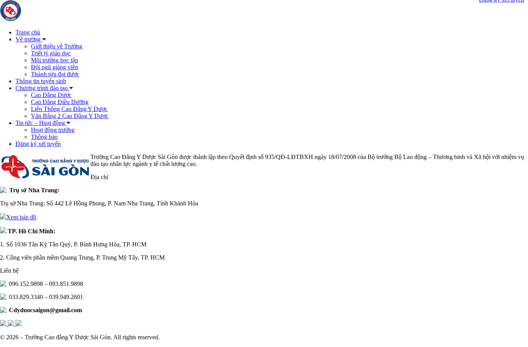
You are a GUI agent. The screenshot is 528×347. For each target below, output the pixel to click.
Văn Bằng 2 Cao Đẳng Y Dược (69, 116)
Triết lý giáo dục (51, 53)
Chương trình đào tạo (42, 88)
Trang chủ (27, 32)
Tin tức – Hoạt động (40, 123)
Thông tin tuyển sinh (40, 81)
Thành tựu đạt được (55, 74)
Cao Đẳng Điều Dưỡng (60, 102)
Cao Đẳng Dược (51, 95)
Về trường (28, 39)
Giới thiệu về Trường (56, 46)
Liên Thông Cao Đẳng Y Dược (69, 109)
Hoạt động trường (53, 129)
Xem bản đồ (21, 217)
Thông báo (44, 136)
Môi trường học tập (54, 60)
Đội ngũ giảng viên (54, 67)
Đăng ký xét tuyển (38, 143)
